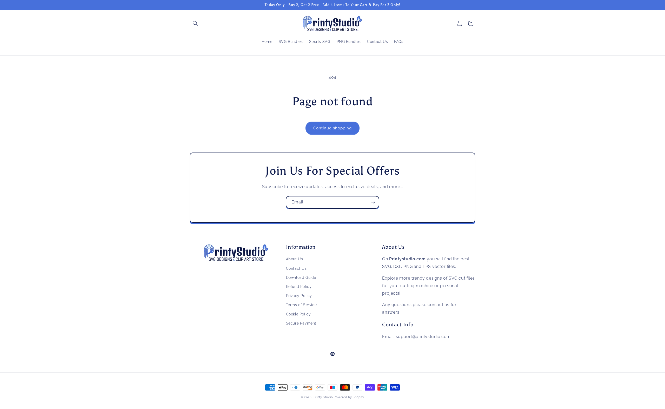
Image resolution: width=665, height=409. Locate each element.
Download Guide (301, 277)
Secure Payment (301, 323)
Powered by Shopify (349, 397)
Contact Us (296, 268)
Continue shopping (332, 128)
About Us (294, 259)
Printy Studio (323, 397)
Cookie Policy (298, 314)
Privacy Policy (299, 296)
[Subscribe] (373, 202)
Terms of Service (301, 305)
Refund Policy (299, 287)
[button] (195, 23)
